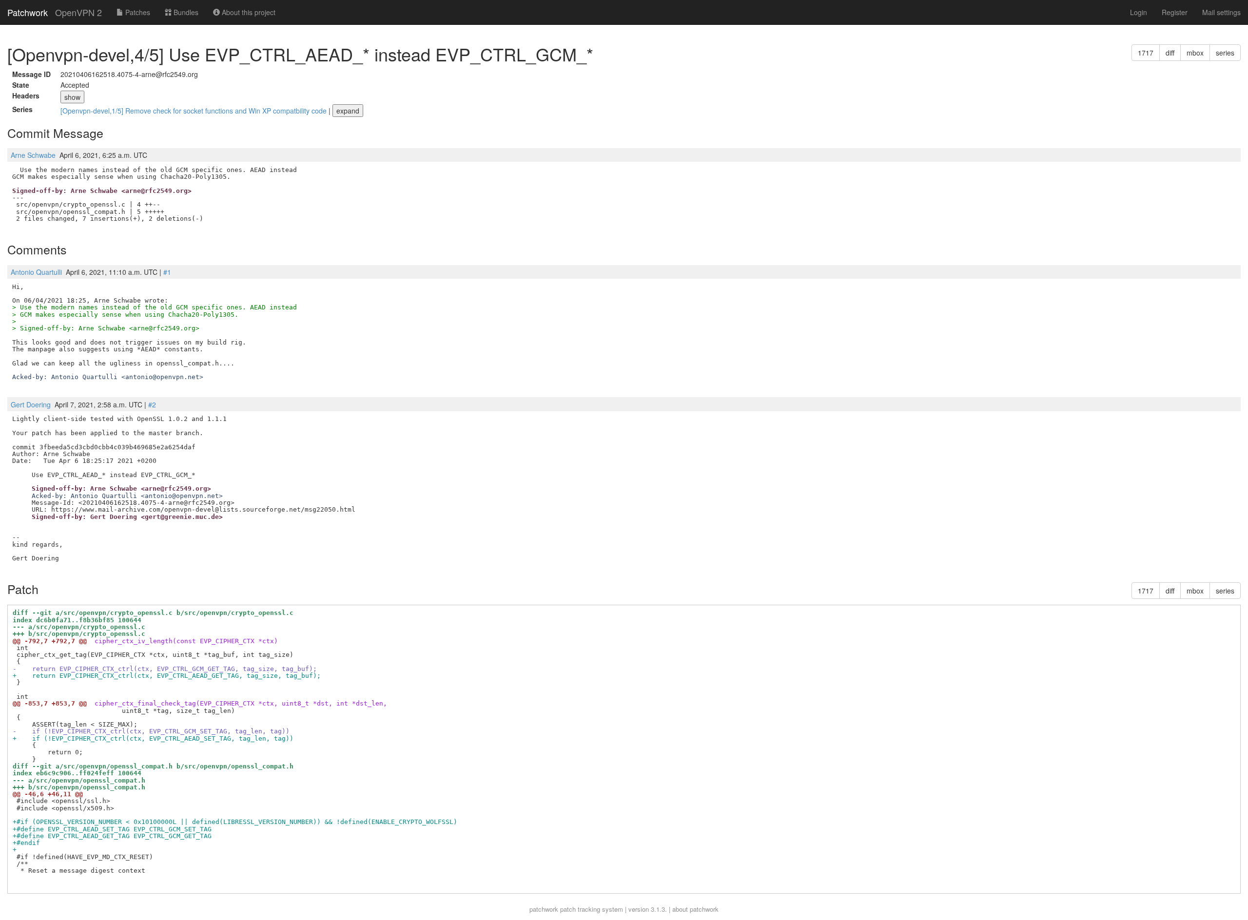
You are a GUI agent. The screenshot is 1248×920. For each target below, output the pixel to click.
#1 (167, 272)
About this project (247, 12)
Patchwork (27, 12)
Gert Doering (31, 404)
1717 (1145, 53)
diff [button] (1170, 53)
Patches (136, 12)
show (72, 97)
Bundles (185, 12)
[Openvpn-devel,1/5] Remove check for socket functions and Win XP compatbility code (194, 110)
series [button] (1225, 53)
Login (1138, 12)
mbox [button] (1195, 53)
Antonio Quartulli (36, 272)
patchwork (543, 909)
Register (1175, 12)
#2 (152, 404)
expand (347, 110)
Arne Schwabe (33, 155)
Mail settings (1221, 12)
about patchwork (695, 909)
